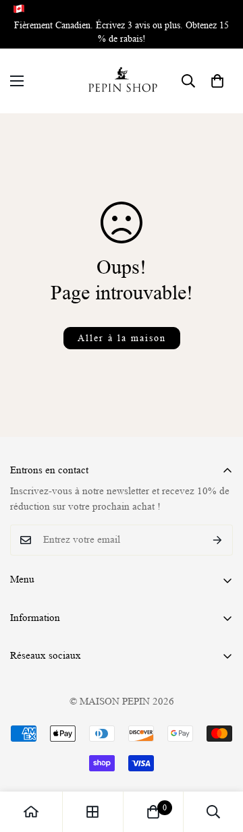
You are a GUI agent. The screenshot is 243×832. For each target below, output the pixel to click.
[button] (217, 80)
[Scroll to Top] (218, 760)
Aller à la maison (122, 337)
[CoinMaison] (122, 81)
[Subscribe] (217, 540)
